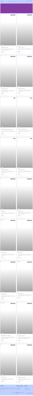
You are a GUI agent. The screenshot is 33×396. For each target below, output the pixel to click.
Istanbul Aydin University (21, 335)
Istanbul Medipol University (22, 377)
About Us (18, 1)
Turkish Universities (14, 1)
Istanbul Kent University (4, 47)
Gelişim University (3, 252)
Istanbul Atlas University (4, 88)
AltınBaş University (4, 294)
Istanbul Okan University (21, 88)
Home (8, 1)
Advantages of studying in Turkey (22, 129)
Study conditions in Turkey (5, 169)
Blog (10, 1)
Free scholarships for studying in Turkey (6, 129)
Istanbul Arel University (21, 47)
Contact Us (21, 1)
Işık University (3, 211)
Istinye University (3, 377)
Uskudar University (20, 293)
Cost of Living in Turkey (21, 169)
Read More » (19, 51)
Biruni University (20, 252)
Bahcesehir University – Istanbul (5, 335)
